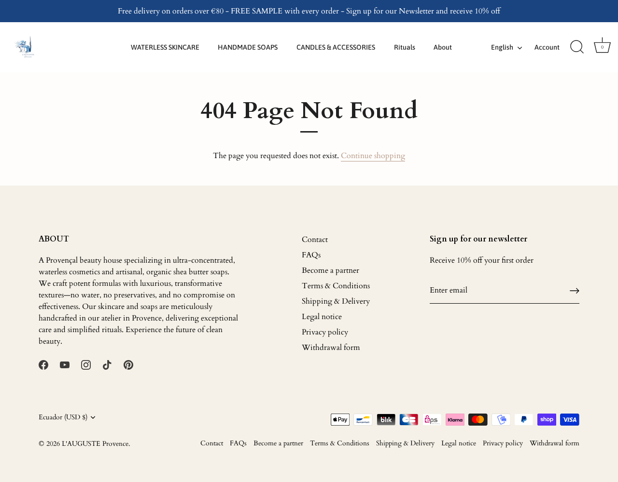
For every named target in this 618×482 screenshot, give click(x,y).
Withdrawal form (331, 347)
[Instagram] (86, 364)
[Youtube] (65, 364)
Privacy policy (325, 332)
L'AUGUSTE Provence (95, 444)
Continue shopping (373, 155)
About (443, 47)
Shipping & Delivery (336, 301)
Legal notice (322, 316)
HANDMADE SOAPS (248, 47)
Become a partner (330, 270)
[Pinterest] (128, 364)
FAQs (311, 255)
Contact (315, 239)
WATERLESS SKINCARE (165, 47)
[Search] (577, 47)
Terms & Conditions (336, 286)
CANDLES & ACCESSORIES (335, 47)
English (502, 47)
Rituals (404, 47)
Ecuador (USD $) (63, 418)
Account (547, 47)
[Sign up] (574, 290)
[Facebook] (43, 364)
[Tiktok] (107, 364)
